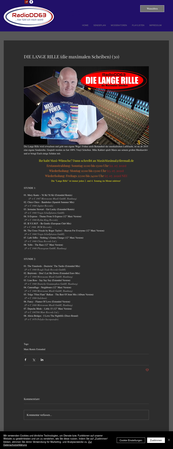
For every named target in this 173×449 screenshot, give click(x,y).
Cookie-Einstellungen (131, 440)
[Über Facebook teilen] (25, 359)
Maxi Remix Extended (34, 349)
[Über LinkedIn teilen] (42, 359)
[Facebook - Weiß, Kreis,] (31, 2)
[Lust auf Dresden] (26, 2)
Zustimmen (156, 440)
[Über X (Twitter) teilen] (33, 359)
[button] (152, 8)
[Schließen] (169, 440)
